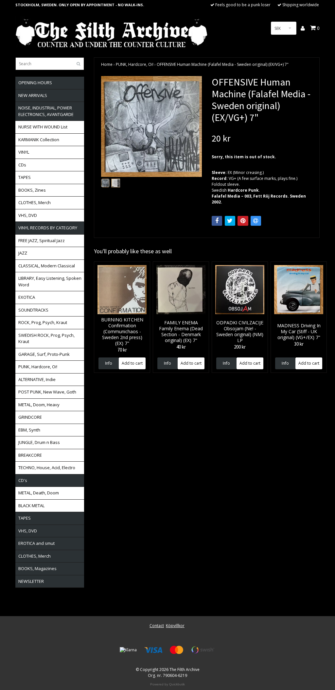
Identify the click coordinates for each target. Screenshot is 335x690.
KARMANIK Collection (38, 140)
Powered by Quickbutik (167, 684)
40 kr (181, 347)
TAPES (24, 177)
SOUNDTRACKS (33, 310)
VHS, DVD (27, 215)
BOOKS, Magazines (37, 568)
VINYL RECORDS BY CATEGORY (47, 228)
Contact (157, 625)
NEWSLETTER (31, 581)
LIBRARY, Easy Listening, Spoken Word (49, 281)
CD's (22, 480)
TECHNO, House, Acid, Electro (46, 467)
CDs (22, 165)
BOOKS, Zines (32, 190)
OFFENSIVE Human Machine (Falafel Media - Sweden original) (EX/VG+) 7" (223, 64)
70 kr (122, 350)
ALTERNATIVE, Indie (37, 379)
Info (108, 363)
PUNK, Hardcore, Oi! (37, 367)
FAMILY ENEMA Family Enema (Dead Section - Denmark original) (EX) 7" (181, 331)
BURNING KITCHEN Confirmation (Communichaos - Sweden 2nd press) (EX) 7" (122, 331)
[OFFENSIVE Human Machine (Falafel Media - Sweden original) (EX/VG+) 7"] (151, 126)
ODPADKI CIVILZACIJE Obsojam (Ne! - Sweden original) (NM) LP (239, 331)
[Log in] (303, 28)
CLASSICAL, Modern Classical (46, 266)
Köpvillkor (175, 625)
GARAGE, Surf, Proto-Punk (44, 354)
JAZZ (22, 253)
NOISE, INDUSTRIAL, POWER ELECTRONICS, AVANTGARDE (46, 111)
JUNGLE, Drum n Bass (39, 442)
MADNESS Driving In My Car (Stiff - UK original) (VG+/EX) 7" (299, 331)
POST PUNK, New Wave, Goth (47, 392)
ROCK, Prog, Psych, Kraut (42, 322)
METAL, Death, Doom (38, 493)
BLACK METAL (31, 505)
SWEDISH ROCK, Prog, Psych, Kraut (46, 338)
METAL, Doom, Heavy (39, 405)
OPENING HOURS (35, 83)
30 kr (299, 344)
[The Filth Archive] (111, 32)
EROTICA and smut (36, 543)
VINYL (23, 152)
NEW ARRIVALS (32, 95)
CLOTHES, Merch (34, 202)
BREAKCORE (30, 455)
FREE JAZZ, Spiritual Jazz (41, 240)
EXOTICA (26, 297)
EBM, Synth (29, 430)
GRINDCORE (30, 417)
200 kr (240, 347)
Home (107, 64)
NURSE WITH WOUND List (42, 127)
